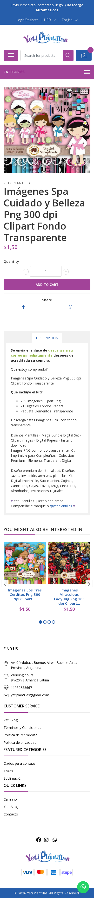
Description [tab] (47, 338)
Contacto (11, 814)
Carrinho (10, 799)
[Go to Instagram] (46, 839)
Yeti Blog (11, 720)
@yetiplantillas (61, 506)
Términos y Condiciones (22, 727)
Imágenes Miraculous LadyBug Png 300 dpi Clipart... (69, 597)
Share (47, 300)
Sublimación (13, 778)
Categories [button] (14, 72)
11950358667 (21, 687)
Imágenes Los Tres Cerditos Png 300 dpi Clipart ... (25, 594)
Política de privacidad (20, 742)
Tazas (8, 771)
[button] (50, 20)
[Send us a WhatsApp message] (83, 887)
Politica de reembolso (21, 735)
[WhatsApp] (54, 839)
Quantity (11, 261)
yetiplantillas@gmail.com (30, 695)
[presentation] (4, 583)
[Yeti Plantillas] (45, 37)
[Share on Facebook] (23, 307)
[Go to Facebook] (38, 839)
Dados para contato (19, 763)
